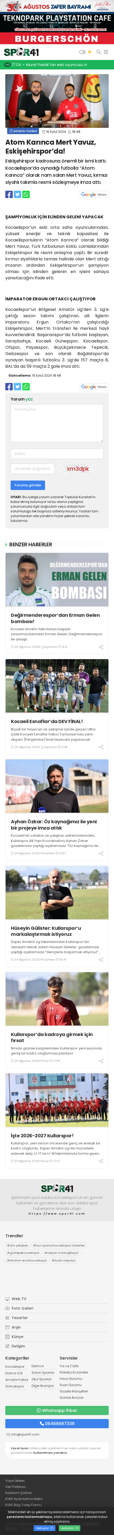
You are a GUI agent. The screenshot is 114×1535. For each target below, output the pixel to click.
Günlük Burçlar (72, 1397)
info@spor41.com (25, 1434)
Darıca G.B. (14, 1373)
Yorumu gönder (27, 485)
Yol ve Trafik (69, 1366)
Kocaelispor (14, 1366)
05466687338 (59, 1424)
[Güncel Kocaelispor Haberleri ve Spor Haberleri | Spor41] (20, 52)
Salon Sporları (43, 1372)
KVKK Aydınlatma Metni (23, 1499)
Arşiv (16, 1327)
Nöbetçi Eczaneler (74, 1372)
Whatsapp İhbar (59, 1410)
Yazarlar (19, 1317)
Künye (17, 1336)
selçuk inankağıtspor (61, 1253)
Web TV (19, 1298)
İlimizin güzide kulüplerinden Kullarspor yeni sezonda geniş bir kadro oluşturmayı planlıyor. (56, 1051)
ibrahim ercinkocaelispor (27, 1260)
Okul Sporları (42, 1379)
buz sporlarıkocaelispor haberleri (59, 1245)
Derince (37, 1366)
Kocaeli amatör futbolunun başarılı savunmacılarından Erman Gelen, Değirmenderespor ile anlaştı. (57, 634)
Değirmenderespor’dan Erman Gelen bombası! (55, 618)
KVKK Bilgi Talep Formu (23, 1505)
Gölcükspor (14, 1386)
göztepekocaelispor (23, 1253)
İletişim (18, 1346)
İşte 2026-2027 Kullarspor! (42, 1136)
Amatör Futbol (24, 131)
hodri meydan (64, 1260)
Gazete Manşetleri (74, 1391)
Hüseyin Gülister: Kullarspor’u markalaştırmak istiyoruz (46, 931)
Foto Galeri (22, 1308)
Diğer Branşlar (43, 1385)
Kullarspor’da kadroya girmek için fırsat (52, 1037)
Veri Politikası (15, 1486)
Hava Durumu (71, 1378)
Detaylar (43, 1528)
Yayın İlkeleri (15, 1480)
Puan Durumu (71, 1385)
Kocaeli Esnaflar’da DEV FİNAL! (47, 721)
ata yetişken (17, 1245)
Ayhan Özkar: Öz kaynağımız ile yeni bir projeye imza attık (54, 825)
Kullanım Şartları (18, 1493)
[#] (57, 1188)
